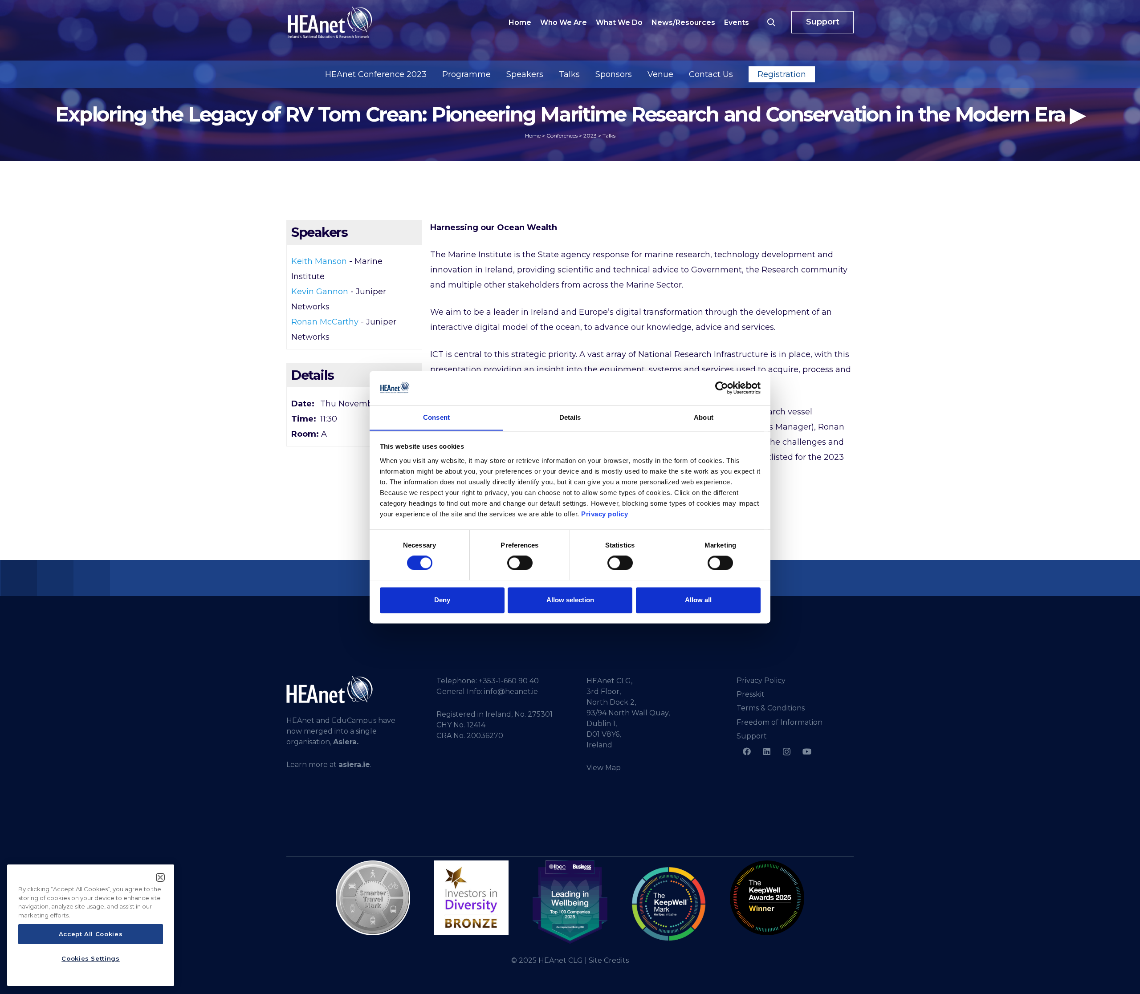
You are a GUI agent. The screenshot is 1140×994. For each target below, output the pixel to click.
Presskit (751, 694)
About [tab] (703, 417)
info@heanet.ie (511, 691)
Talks (569, 74)
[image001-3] (767, 897)
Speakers (524, 74)
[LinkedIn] (767, 752)
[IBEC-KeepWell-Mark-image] (668, 903)
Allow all (698, 600)
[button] (771, 22)
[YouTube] (807, 752)
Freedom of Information (779, 722)
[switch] (520, 563)
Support (752, 736)
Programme (466, 74)
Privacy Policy (761, 680)
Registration (781, 74)
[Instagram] (787, 752)
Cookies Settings (90, 958)
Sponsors (613, 74)
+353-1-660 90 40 (509, 681)
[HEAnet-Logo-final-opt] (330, 22)
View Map (603, 767)
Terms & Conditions (771, 708)
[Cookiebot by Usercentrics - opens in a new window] (722, 387)
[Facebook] (747, 752)
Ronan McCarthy (324, 322)
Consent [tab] (436, 417)
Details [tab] (570, 417)
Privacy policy (604, 514)
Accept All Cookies (91, 934)
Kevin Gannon (319, 291)
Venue (660, 74)
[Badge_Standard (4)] (570, 902)
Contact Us (711, 74)
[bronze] (471, 897)
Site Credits (609, 960)
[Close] (160, 877)
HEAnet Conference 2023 (376, 74)
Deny (442, 600)
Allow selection (570, 600)
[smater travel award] (373, 897)
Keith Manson (319, 261)
